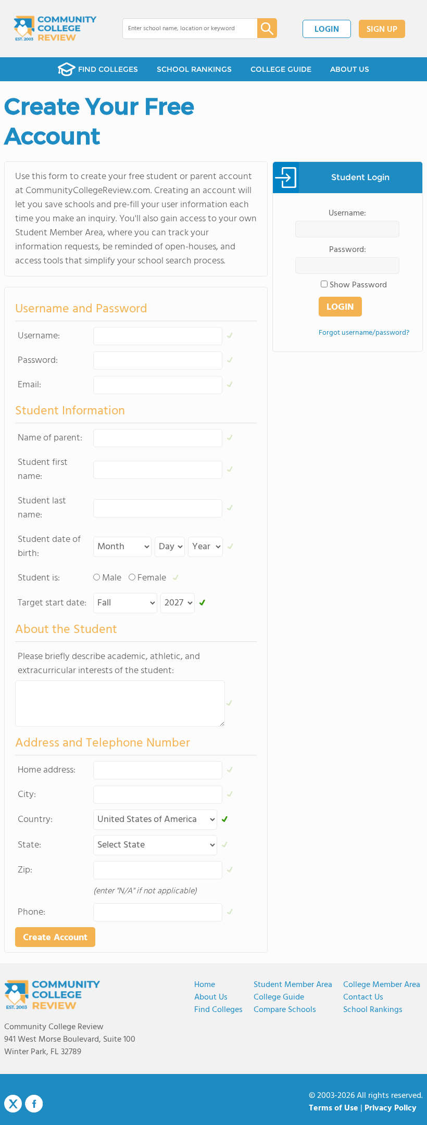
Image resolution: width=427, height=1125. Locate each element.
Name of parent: (50, 438)
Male (111, 578)
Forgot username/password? (364, 332)
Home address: (47, 770)
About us (211, 997)
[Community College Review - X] (13, 1104)
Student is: (39, 578)
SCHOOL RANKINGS (194, 69)
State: (29, 845)
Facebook (34, 1104)
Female (151, 578)
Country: (35, 819)
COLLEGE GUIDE (280, 69)
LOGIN (327, 29)
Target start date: (52, 603)
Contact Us (363, 997)
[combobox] (182, 28)
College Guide (279, 997)
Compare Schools (285, 1010)
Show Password (358, 285)
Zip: (25, 870)
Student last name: (42, 508)
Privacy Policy (391, 1108)
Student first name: (43, 469)
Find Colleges (218, 1010)
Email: (29, 385)
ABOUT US (349, 69)
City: (27, 794)
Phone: (31, 912)
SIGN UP (382, 29)
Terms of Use (333, 1108)
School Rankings (373, 1010)
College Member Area (381, 985)
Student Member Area (293, 985)
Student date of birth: (49, 546)
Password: (38, 360)
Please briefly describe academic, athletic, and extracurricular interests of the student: (109, 663)
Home (204, 985)
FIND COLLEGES (108, 69)
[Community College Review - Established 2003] (55, 28)
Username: (39, 336)
